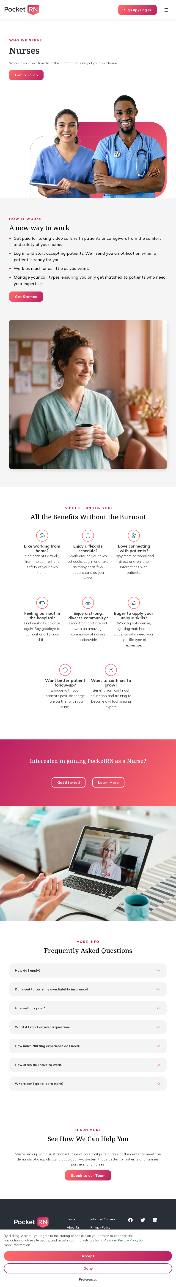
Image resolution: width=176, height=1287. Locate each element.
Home (71, 1219)
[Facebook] (130, 1220)
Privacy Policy (100, 1227)
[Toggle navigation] (166, 10)
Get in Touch (26, 75)
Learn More (108, 782)
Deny (88, 1268)
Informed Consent (100, 1219)
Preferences (88, 1279)
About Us (73, 1227)
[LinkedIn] (155, 1220)
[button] (88, 970)
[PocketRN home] (22, 10)
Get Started (26, 296)
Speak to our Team (88, 1175)
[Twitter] (143, 1220)
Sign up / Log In (137, 10)
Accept (88, 1256)
